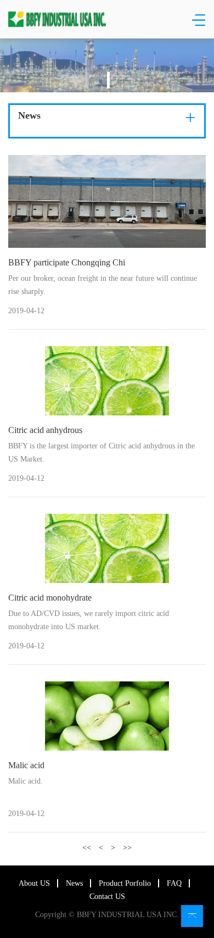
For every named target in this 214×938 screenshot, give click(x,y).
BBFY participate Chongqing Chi (66, 262)
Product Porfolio (125, 883)
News (74, 883)
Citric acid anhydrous (45, 430)
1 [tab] (108, 80)
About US (34, 883)
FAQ (174, 883)
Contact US (107, 896)
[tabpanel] (107, 65)
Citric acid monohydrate (50, 597)
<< (86, 847)
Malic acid (26, 765)
